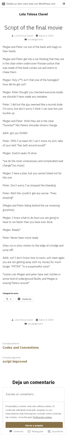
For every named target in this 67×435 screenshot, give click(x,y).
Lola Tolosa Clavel (33, 14)
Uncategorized (35, 39)
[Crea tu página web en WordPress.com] (33, 3)
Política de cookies (42, 417)
